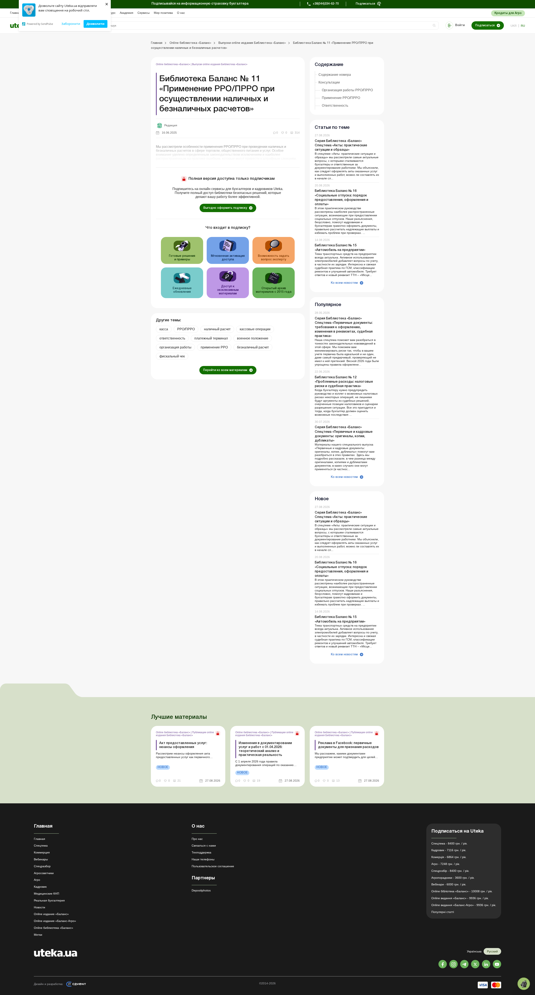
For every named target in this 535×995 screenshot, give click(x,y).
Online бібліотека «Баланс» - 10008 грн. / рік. (462, 891)
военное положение (252, 338)
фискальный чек (172, 356)
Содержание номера (334, 74)
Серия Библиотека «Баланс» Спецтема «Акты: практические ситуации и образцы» (341, 145)
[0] (523, 983)
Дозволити (95, 24)
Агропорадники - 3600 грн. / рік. (453, 877)
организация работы (175, 347)
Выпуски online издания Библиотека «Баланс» (219, 64)
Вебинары (41, 859)
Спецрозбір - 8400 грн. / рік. (450, 870)
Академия (126, 12)
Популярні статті (442, 912)
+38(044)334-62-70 (326, 4)
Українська (474, 951)
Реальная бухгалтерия (49, 900)
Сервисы (144, 12)
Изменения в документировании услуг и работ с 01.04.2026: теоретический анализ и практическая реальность (265, 749)
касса (163, 329)
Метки (38, 934)
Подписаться (365, 4)
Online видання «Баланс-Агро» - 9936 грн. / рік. (463, 905)
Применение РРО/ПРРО (341, 98)
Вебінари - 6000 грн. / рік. (448, 884)
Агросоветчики (44, 873)
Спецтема (41, 845)
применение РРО (214, 347)
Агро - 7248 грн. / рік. (445, 864)
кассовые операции (255, 329)
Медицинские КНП (46, 893)
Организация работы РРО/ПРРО (347, 90)
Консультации (329, 82)
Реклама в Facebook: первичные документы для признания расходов (348, 745)
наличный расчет (217, 329)
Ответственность (335, 105)
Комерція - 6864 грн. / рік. (448, 857)
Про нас (197, 839)
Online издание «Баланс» (51, 914)
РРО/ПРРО (186, 329)
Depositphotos (201, 890)
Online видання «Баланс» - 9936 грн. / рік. (460, 898)
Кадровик (40, 886)
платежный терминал (211, 338)
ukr (514, 25)
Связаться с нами (204, 845)
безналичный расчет (253, 347)
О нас (181, 12)
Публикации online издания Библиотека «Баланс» (185, 734)
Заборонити (70, 24)
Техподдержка (201, 852)
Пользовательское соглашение (213, 866)
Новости (39, 907)
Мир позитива (163, 12)
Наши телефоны (203, 859)
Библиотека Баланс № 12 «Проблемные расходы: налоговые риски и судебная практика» (344, 382)
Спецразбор (42, 866)
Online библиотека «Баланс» (173, 64)
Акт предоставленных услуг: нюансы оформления (183, 745)
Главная (15, 12)
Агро (37, 879)
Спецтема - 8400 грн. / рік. (449, 843)
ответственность (172, 338)
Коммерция (42, 852)
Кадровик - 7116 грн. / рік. (448, 850)
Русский (492, 951)
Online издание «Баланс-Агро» (55, 921)
